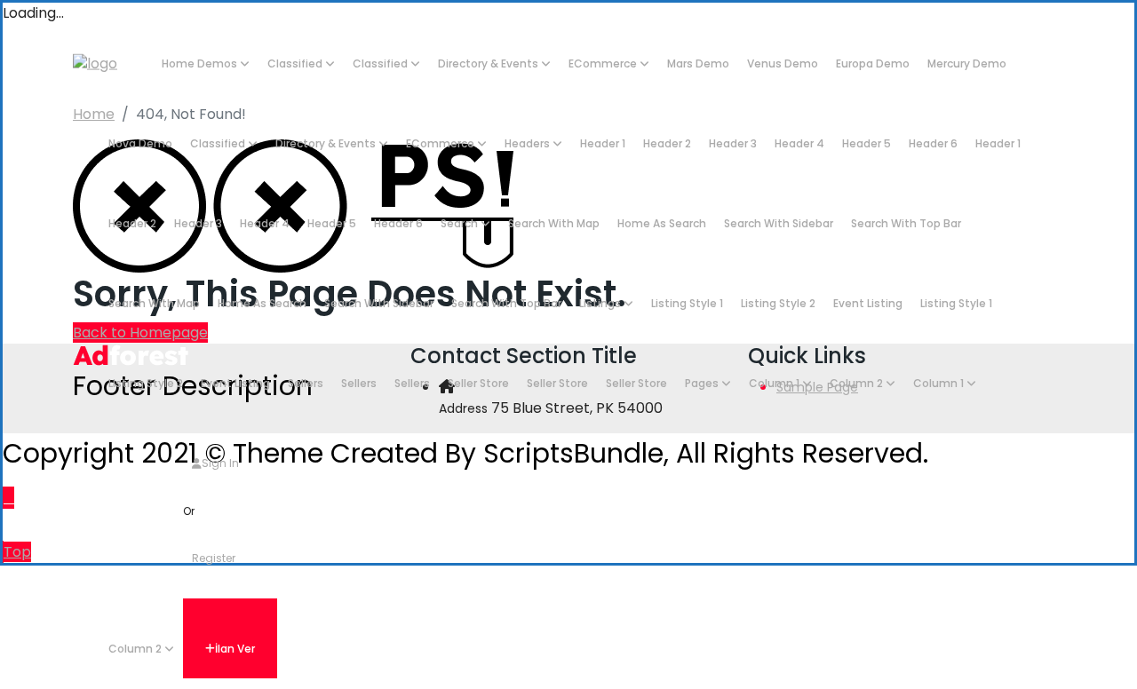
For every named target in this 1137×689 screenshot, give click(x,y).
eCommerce (604, 63)
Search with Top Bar (906, 223)
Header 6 (933, 143)
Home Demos (201, 63)
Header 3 (733, 143)
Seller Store (478, 383)
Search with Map (554, 223)
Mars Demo (698, 63)
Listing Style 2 (778, 303)
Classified (296, 63)
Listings (601, 303)
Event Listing (867, 303)
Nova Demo (140, 143)
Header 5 (866, 143)
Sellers (305, 383)
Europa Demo (873, 63)
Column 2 (858, 383)
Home (94, 114)
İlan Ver (235, 648)
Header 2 (667, 143)
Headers (529, 143)
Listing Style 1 (687, 303)
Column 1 (775, 383)
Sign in (220, 463)
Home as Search (661, 223)
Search (461, 223)
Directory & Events (489, 63)
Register (213, 558)
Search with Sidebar (778, 223)
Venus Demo (782, 63)
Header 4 (799, 143)
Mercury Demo (966, 63)
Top (17, 552)
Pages (703, 383)
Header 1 (602, 143)
